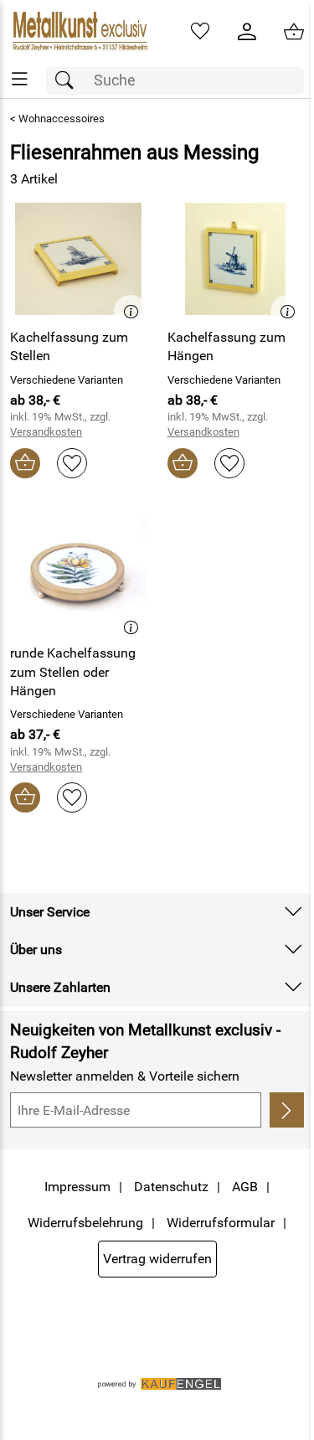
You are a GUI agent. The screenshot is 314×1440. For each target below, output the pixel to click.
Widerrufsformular (221, 1223)
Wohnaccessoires (61, 118)
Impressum (77, 1187)
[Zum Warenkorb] (294, 32)
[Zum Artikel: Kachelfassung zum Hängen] (236, 259)
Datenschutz (171, 1187)
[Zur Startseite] (78, 32)
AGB (245, 1187)
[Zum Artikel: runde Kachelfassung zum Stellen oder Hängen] (78, 575)
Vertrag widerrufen (157, 1259)
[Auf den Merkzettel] (72, 463)
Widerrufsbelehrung (85, 1223)
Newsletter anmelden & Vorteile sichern (124, 1076)
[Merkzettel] (200, 32)
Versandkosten (46, 432)
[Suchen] (68, 81)
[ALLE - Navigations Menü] (19, 79)
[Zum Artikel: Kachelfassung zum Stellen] (78, 259)
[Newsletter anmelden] (287, 1110)
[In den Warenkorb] (25, 463)
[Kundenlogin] (247, 32)
